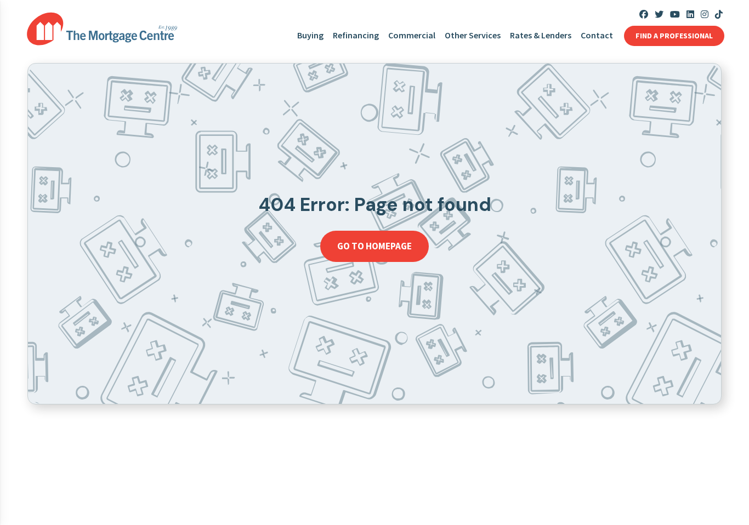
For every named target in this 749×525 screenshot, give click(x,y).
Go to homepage (374, 246)
